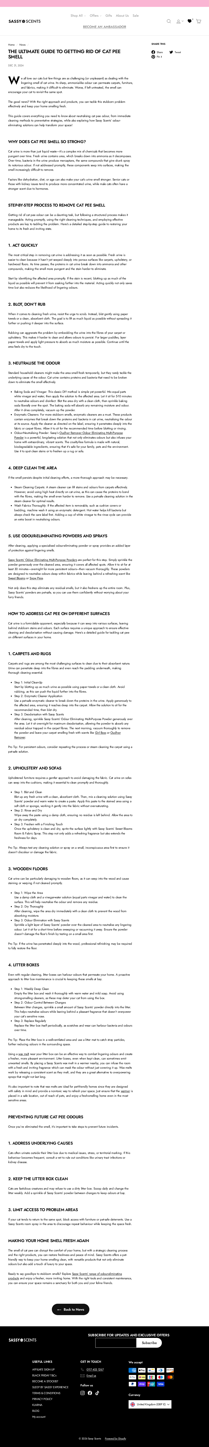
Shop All (77, 15)
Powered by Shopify (115, 1438)
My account (38, 1417)
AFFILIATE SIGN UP (43, 1369)
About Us (122, 15)
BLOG (35, 1411)
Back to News (73, 1309)
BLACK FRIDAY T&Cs (44, 1375)
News (22, 45)
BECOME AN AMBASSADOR (104, 26)
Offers (94, 15)
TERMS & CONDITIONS (46, 1393)
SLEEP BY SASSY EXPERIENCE (50, 1387)
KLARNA (37, 1405)
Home (11, 45)
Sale (136, 15)
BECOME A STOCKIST (45, 1381)
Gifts (109, 15)
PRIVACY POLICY (42, 1399)
